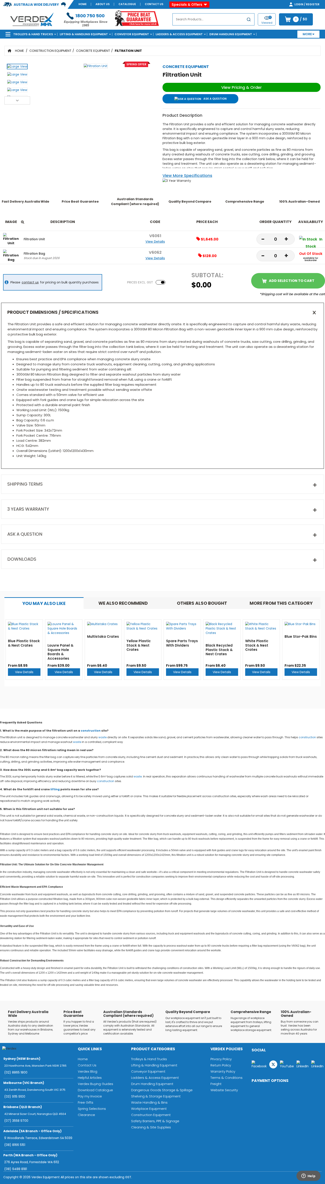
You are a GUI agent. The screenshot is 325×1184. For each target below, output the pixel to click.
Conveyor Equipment (132, 34)
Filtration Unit (128, 50)
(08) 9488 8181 (15, 1169)
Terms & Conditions (226, 1077)
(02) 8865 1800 (15, 1072)
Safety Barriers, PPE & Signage (155, 1121)
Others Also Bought (202, 603)
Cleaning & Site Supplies (151, 1127)
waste (102, 737)
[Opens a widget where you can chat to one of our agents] (308, 1176)
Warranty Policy (222, 1071)
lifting (55, 789)
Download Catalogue (95, 1090)
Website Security (224, 1090)
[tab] (44, 603)
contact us (30, 282)
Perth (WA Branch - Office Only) (30, 1155)
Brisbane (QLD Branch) (22, 1107)
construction (91, 730)
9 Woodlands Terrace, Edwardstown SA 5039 (38, 1138)
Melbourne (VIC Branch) (23, 1083)
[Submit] (248, 20)
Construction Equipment (50, 50)
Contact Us (154, 4)
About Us (103, 4)
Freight (216, 1083)
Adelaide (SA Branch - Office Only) (32, 1131)
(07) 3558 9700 (16, 1120)
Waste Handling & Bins (149, 1102)
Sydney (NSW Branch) (21, 1058)
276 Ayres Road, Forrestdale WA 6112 (31, 1162)
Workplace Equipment (149, 1108)
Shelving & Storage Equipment (156, 1096)
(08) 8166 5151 (14, 1145)
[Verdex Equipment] (31, 19)
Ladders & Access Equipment (179, 34)
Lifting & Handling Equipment (84, 34)
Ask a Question (215, 99)
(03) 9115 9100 (14, 1096)
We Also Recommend (123, 603)
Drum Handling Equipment (230, 34)
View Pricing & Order (241, 87)
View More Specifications (187, 175)
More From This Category (281, 603)
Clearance (86, 1114)
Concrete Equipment (93, 50)
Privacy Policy (221, 1059)
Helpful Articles (90, 1077)
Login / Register (306, 4)
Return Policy (220, 1065)
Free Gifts (85, 1102)
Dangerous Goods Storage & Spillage (162, 1090)
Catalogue (127, 4)
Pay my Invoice (90, 1096)
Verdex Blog (87, 1071)
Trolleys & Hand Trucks (33, 34)
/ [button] (301, 19)
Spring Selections (92, 1108)
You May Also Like (43, 603)
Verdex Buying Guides (95, 1083)
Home (82, 4)
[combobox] (213, 19)
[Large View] (17, 68)
